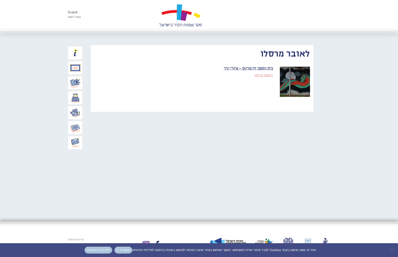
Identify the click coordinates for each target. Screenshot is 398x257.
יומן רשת (75, 97)
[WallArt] (180, 14)
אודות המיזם (75, 52)
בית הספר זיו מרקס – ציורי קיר (248, 68)
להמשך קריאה (263, 75)
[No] (392, 250)
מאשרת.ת (123, 250)
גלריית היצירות (75, 67)
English (73, 12)
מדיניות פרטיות (76, 239)
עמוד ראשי (74, 17)
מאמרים (75, 127)
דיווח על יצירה (75, 82)
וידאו (75, 112)
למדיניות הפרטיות (98, 250)
